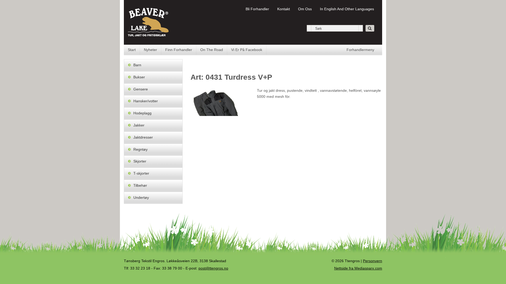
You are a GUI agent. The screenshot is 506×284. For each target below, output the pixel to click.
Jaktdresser (143, 137)
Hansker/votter (145, 101)
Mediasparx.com (358, 268)
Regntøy (140, 149)
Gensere (140, 89)
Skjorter (139, 161)
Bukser (139, 77)
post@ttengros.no (213, 268)
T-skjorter (141, 173)
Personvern (372, 261)
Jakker (138, 125)
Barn (137, 65)
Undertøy (141, 197)
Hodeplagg (142, 113)
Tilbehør (140, 185)
